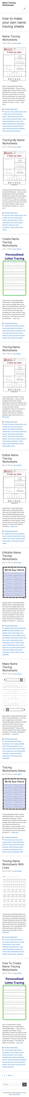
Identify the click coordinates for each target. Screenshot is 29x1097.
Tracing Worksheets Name (14, 769)
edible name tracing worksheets (14, 533)
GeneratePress (16, 1094)
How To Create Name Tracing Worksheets (11, 966)
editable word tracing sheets (11, 630)
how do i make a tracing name (13, 111)
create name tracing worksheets (12, 328)
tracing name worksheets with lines (13, 951)
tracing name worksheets (10, 441)
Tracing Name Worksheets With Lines (13, 864)
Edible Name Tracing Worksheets (10, 458)
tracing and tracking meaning (11, 131)
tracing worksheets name (15, 852)
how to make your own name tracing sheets (14, 114)
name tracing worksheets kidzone (12, 126)
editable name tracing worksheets (15, 628)
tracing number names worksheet (12, 954)
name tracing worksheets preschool (13, 128)
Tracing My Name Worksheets (13, 141)
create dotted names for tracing (14, 326)
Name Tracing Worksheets (9, 4)
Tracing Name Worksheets (11, 348)
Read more (16, 318)
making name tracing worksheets (12, 338)
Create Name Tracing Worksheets (10, 242)
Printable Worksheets (11, 109)
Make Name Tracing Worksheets (9, 667)
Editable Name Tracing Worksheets (11, 556)
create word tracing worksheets (12, 330)
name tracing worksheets (15, 116)
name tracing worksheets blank (12, 119)
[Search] (24, 1084)
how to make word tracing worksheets (14, 1059)
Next (10, 1075)
